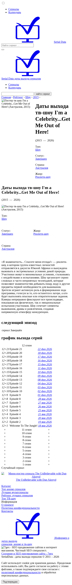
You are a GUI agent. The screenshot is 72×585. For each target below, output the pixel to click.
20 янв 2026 (45, 418)
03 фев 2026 (45, 387)
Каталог (6, 486)
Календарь (14, 12)
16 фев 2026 (45, 360)
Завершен (41, 158)
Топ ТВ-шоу (8, 498)
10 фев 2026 (45, 372)
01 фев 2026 (45, 395)
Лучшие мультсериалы (14, 492)
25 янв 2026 (45, 410)
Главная (6, 97)
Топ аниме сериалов (13, 489)
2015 (36, 97)
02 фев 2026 (45, 391)
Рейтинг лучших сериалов (17, 495)
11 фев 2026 (45, 368)
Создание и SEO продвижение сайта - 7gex (27, 553)
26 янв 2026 (45, 406)
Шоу (28, 97)
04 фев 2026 (45, 383)
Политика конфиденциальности (20, 508)
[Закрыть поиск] (2, 49)
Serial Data (60, 41)
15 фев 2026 (45, 364)
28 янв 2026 (45, 398)
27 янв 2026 (45, 402)
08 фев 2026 (45, 379)
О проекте (7, 504)
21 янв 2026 (45, 414)
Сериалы (13, 9)
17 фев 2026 (45, 356)
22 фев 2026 (45, 349)
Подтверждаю (10, 581)
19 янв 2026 (45, 421)
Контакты (7, 511)
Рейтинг (18, 97)
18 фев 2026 (45, 352)
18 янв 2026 (45, 425)
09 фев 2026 (45, 375)
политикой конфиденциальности (21, 572)
